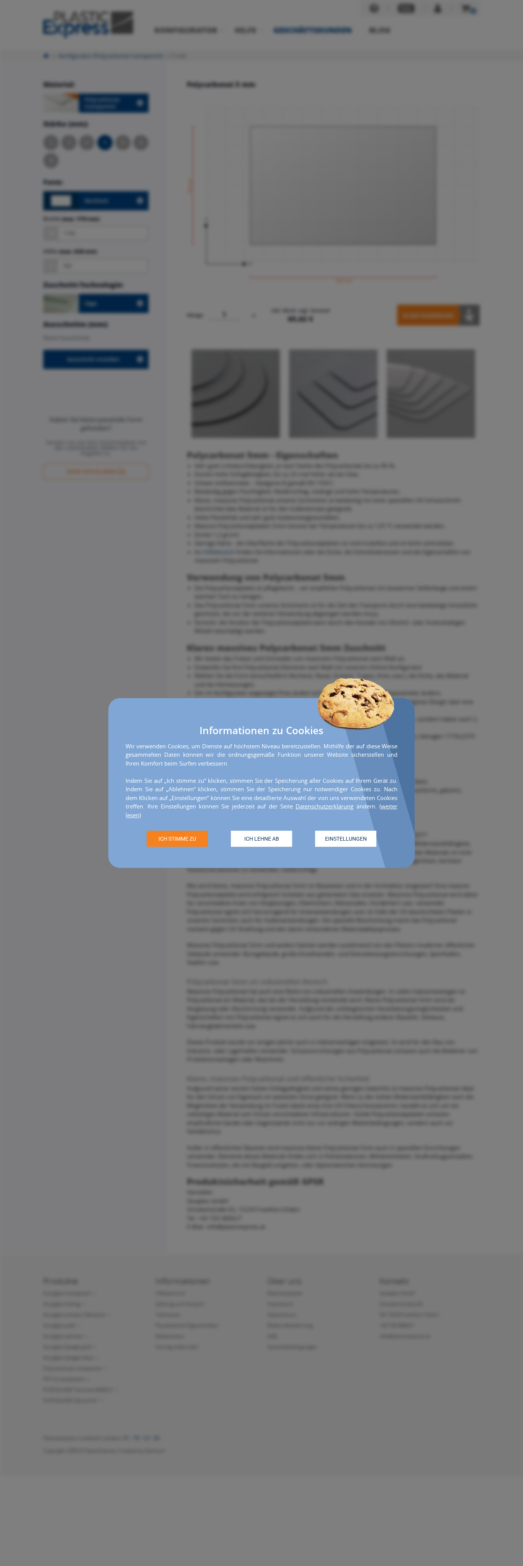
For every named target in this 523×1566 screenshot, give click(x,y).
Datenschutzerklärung (324, 806)
